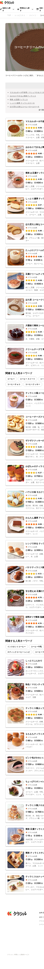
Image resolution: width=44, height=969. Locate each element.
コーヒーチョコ (13, 384)
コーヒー (11, 379)
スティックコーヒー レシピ (18, 652)
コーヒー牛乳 (36, 647)
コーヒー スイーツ (27, 379)
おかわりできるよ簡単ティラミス (23, 96)
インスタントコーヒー (16, 647)
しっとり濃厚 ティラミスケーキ (22, 103)
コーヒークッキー (32, 384)
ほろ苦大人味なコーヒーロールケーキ (24, 107)
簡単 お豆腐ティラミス (19, 99)
